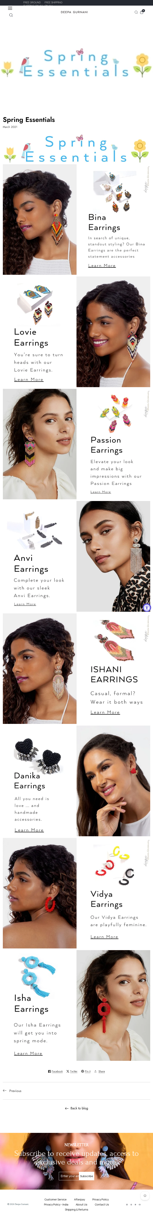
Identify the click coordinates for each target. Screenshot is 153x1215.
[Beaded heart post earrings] (76, 782)
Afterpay (79, 1199)
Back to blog (79, 1108)
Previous (15, 1090)
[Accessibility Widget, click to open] (147, 607)
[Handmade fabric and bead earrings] (76, 445)
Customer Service (55, 1199)
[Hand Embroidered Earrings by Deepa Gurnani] (76, 669)
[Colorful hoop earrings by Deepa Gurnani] (76, 894)
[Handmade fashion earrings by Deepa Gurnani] (76, 1006)
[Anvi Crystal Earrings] (76, 557)
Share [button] (102, 1071)
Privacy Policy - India (56, 1204)
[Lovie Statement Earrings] (76, 332)
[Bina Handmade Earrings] (76, 220)
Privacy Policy (100, 1199)
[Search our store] (11, 15)
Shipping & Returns (76, 1209)
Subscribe (86, 1176)
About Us (81, 1204)
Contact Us (102, 1204)
